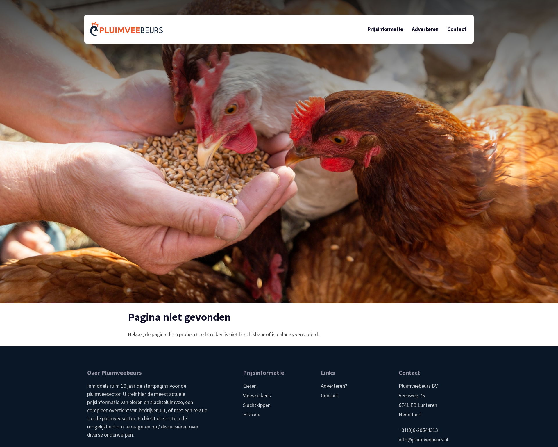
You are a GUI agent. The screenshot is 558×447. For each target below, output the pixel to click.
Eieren (250, 385)
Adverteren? (334, 385)
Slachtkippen (257, 405)
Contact (329, 395)
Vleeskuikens (257, 395)
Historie (251, 414)
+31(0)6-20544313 (418, 430)
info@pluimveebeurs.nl (423, 439)
